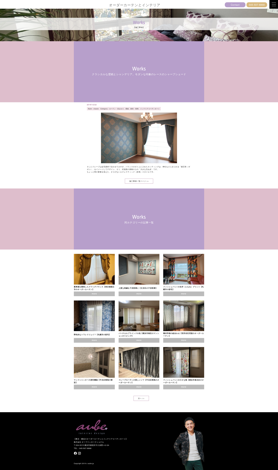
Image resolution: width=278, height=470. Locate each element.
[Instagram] (79, 453)
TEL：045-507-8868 (82, 448)
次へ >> (141, 398)
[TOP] (92, 433)
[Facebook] (75, 453)
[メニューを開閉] (273, 4)
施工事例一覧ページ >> (139, 181)
